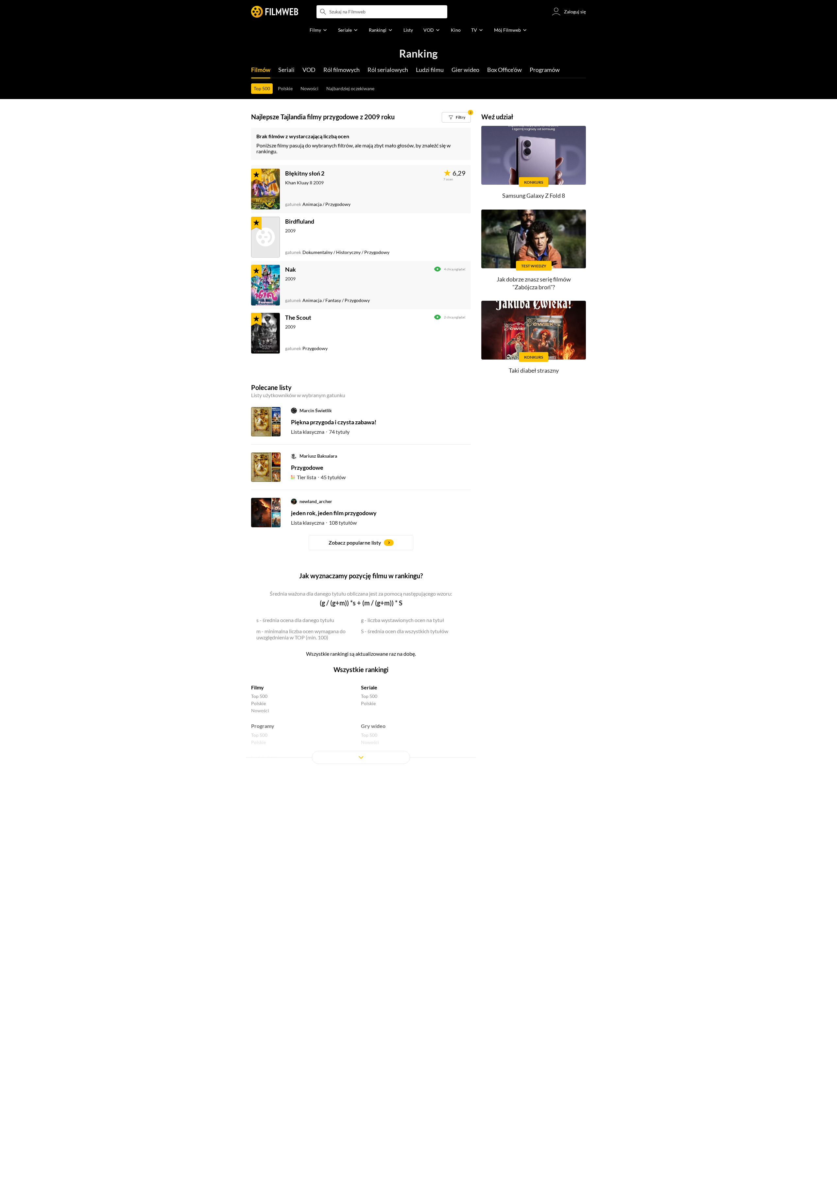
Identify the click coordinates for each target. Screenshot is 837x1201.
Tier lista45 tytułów (321, 477)
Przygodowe (307, 467)
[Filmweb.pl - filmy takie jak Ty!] (274, 12)
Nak (290, 269)
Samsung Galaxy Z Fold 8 (533, 195)
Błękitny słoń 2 (304, 173)
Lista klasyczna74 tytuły (320, 432)
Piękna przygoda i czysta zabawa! (333, 422)
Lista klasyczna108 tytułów (324, 522)
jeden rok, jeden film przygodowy (334, 512)
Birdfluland (299, 221)
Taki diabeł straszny (534, 370)
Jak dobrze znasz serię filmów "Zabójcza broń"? (534, 283)
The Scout (298, 317)
